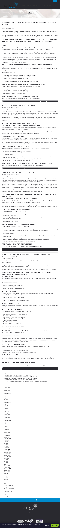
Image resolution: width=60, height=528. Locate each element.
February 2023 (7, 413)
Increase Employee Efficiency (33, 367)
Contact (54, 5)
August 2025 (6, 395)
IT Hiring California (22, 249)
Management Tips (8, 491)
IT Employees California (45, 367)
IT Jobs (23, 168)
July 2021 (6, 441)
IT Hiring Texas (29, 249)
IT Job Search (43, 101)
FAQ (44, 5)
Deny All (47, 525)
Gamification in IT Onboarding (10, 249)
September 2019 (7, 473)
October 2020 (7, 455)
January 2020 (7, 467)
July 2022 (6, 423)
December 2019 (7, 468)
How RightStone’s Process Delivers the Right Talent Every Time (17, 375)
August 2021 (6, 440)
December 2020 (7, 452)
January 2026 (7, 387)
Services (40, 5)
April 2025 (6, 399)
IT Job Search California (16, 168)
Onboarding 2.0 (36, 249)
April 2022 (6, 428)
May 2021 (6, 444)
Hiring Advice (7, 487)
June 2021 (6, 443)
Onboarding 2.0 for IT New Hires (47, 249)
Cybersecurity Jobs (36, 101)
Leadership (29, 5)
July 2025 (6, 396)
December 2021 (7, 434)
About (23, 5)
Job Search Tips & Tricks (9, 490)
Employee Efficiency (8, 367)
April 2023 (6, 410)
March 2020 (6, 464)
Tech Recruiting (13, 250)
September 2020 (7, 456)
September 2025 (7, 393)
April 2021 (6, 446)
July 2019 (6, 476)
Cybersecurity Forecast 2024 (26, 101)
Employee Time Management (19, 367)
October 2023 (7, 401)
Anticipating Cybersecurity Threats (11, 101)
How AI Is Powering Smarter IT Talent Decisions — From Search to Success (20, 379)
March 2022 (6, 429)
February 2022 (7, 431)
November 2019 (7, 470)
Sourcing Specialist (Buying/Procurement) (24, 148)
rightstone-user (10, 28)
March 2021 (6, 447)
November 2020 (7, 453)
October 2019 (7, 471)
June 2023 (6, 407)
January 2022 (7, 432)
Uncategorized (7, 496)
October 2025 (7, 392)
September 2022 (7, 420)
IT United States (50, 101)
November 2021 (7, 435)
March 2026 (6, 386)
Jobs (50, 5)
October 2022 (7, 419)
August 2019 (6, 474)
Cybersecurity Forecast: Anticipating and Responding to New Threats (29, 24)
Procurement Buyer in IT (39, 168)
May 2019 (6, 479)
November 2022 (7, 417)
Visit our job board (34, 98)
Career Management (8, 485)
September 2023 (7, 402)
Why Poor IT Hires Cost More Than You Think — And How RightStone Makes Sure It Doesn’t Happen (25, 381)
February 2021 (7, 449)
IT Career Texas (7, 168)
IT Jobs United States (29, 168)
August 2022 (6, 422)
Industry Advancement (9, 488)
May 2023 (6, 408)
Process (35, 5)
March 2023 (6, 411)
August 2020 (6, 458)
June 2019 (6, 477)
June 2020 (6, 459)
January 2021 (7, 450)
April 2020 (6, 462)
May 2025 (6, 398)
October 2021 (7, 437)
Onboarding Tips (5, 250)
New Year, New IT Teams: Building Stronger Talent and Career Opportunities (20, 378)
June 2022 (6, 425)
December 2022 (7, 416)
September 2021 (7, 438)
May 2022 (6, 426)
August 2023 (6, 404)
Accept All (54, 525)
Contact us (49, 365)
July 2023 (6, 405)
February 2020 (7, 465)
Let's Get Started (29, 500)
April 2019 (6, 481)
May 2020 (6, 461)
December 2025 (7, 388)
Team (5, 494)
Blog (47, 5)
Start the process (35, 246)
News (5, 493)
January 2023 (7, 414)
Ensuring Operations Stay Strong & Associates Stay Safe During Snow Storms (20, 376)
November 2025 (7, 390)
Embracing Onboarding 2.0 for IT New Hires (20, 172)
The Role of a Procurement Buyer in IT (19, 105)
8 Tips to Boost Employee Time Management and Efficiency (27, 255)
